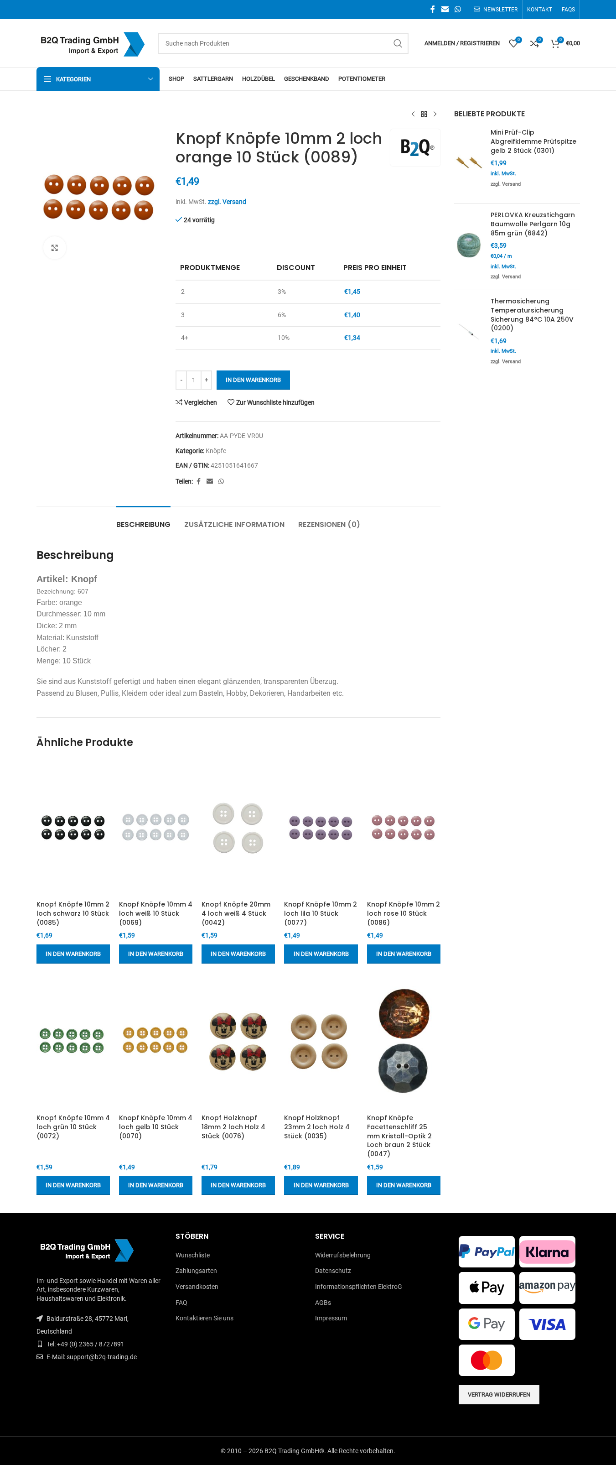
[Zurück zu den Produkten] (424, 114)
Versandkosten (197, 1286)
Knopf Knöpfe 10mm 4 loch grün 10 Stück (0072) (73, 1126)
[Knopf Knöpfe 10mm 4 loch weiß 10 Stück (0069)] (155, 827)
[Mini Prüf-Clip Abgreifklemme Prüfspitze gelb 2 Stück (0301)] (469, 162)
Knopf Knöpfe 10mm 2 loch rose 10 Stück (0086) (403, 913)
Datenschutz (333, 1270)
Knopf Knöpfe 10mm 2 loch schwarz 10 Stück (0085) (72, 913)
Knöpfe (216, 450)
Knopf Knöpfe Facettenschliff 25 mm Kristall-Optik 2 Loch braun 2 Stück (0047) (399, 1135)
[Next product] (435, 114)
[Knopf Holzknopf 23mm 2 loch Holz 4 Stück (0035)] (320, 1041)
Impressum (331, 1318)
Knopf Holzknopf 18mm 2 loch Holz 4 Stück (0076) (233, 1126)
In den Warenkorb (253, 379)
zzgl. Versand (227, 201)
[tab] (143, 520)
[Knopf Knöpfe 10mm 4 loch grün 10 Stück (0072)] (73, 1041)
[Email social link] (444, 9)
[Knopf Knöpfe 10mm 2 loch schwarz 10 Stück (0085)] (73, 827)
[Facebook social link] (432, 9)
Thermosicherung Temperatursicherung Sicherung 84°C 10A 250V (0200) (532, 315)
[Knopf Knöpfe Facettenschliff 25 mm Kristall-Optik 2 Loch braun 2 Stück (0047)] (403, 1041)
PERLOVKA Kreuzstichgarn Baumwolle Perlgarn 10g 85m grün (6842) (533, 224)
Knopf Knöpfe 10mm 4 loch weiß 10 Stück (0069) (155, 913)
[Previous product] (413, 114)
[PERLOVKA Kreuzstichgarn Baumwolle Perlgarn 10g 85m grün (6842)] (469, 247)
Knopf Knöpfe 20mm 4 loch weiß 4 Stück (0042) (236, 913)
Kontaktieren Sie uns (204, 1318)
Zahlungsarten (196, 1270)
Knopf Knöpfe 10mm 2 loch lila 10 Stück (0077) (320, 913)
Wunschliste (193, 1255)
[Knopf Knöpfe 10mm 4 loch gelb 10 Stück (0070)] (155, 1041)
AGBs (323, 1302)
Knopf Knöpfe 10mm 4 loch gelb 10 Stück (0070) (155, 1126)
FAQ (181, 1302)
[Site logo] (92, 42)
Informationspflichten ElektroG (358, 1286)
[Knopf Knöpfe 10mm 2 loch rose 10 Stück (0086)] (403, 827)
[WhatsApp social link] (457, 9)
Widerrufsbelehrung (343, 1255)
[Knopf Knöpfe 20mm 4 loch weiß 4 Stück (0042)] (238, 827)
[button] (73, 954)
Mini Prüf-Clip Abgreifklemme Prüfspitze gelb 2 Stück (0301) (533, 141)
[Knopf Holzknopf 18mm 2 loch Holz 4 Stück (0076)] (238, 1041)
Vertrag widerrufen (499, 1394)
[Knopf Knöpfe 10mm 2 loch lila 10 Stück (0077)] (320, 827)
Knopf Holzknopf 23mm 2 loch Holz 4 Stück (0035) (317, 1126)
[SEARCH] (398, 43)
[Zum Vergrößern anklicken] (54, 247)
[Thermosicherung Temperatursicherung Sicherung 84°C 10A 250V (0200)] (469, 332)
